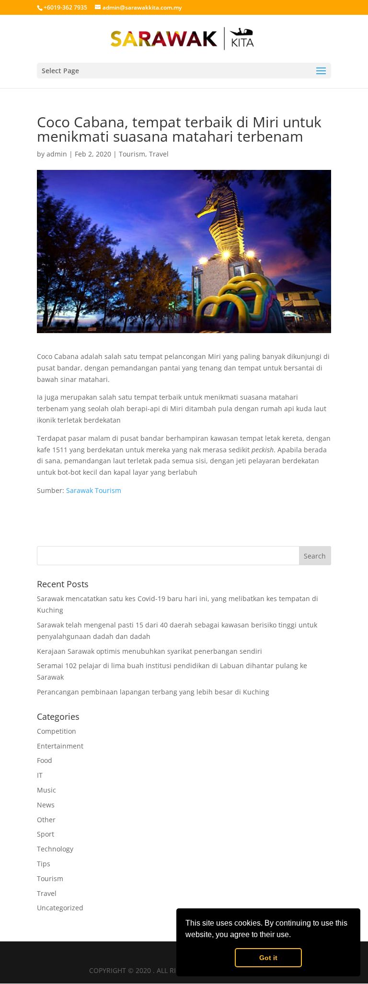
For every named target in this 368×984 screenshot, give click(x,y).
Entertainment (60, 745)
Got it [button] (268, 958)
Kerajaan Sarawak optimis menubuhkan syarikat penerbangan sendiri (149, 651)
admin (56, 153)
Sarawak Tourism (93, 490)
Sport (45, 834)
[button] (294, 935)
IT (40, 775)
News (46, 804)
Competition (56, 731)
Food (44, 760)
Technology (55, 848)
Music (46, 789)
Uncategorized (60, 907)
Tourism (132, 153)
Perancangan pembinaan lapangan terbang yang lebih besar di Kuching (153, 691)
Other (46, 819)
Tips (43, 863)
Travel (159, 153)
